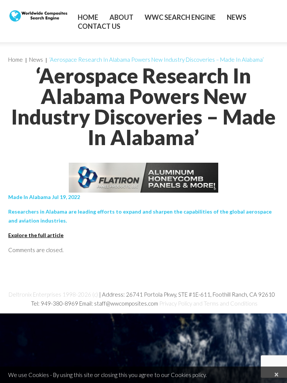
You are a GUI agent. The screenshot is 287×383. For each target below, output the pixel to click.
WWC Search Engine (180, 17)
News (236, 17)
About (121, 17)
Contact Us (99, 26)
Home (88, 17)
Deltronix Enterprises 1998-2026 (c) (53, 294)
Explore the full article (36, 235)
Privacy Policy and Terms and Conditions (208, 303)
